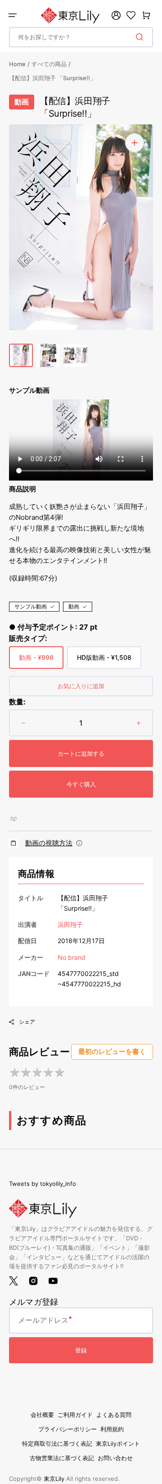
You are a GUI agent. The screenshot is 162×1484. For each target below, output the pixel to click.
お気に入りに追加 (81, 686)
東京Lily (54, 1478)
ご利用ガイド (75, 1414)
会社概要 (42, 1414)
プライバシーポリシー (67, 1429)
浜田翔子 (70, 924)
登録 (81, 1350)
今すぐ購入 (81, 784)
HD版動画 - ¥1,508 (104, 661)
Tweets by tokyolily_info (42, 1183)
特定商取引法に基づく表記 (57, 1443)
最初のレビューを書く (112, 1051)
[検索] (141, 37)
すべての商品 (49, 64)
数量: (17, 701)
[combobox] (81, 37)
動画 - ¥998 (36, 661)
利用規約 (112, 1429)
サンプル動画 (30, 606)
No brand (72, 957)
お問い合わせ (115, 1458)
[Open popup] (79, 843)
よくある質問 (113, 1414)
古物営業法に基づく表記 (62, 1458)
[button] (12, 15)
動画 (73, 606)
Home (17, 64)
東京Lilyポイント (118, 1443)
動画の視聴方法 (48, 843)
